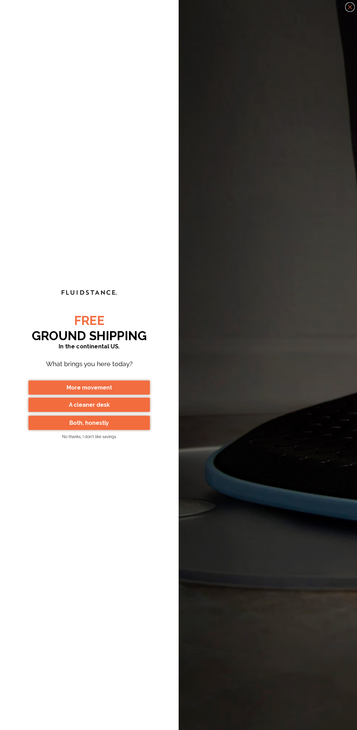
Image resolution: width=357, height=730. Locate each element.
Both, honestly (89, 422)
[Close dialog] (350, 7)
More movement (89, 387)
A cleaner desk (89, 404)
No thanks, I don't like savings (89, 436)
